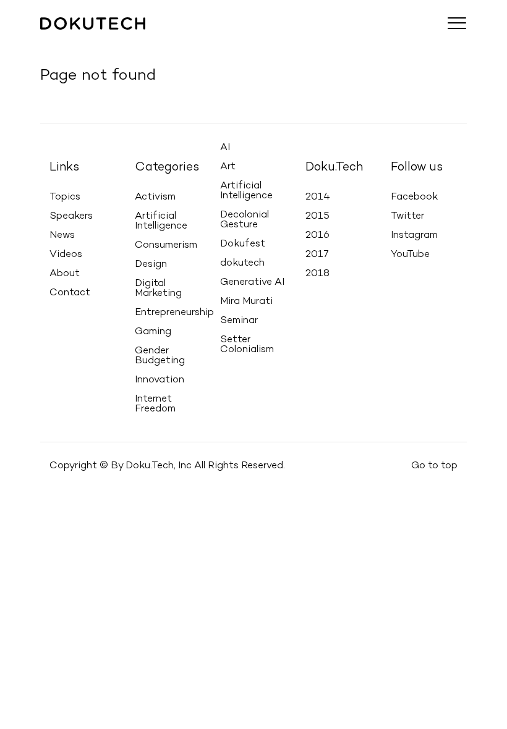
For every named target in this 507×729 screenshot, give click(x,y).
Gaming (153, 332)
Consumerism (166, 245)
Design (151, 264)
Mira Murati (246, 301)
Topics (60, 41)
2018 (317, 274)
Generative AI (252, 282)
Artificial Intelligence (161, 221)
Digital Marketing (158, 288)
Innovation (159, 380)
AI (225, 148)
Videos (191, 41)
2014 (317, 197)
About (231, 41)
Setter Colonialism (247, 345)
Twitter (407, 216)
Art (228, 167)
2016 (317, 235)
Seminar (239, 321)
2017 (317, 254)
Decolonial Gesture (244, 220)
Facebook (414, 197)
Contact (275, 41)
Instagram (414, 235)
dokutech (242, 263)
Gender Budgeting (160, 356)
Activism (155, 197)
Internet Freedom (155, 404)
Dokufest (242, 244)
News (152, 41)
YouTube (410, 254)
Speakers (108, 41)
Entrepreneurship (174, 313)
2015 (317, 216)
